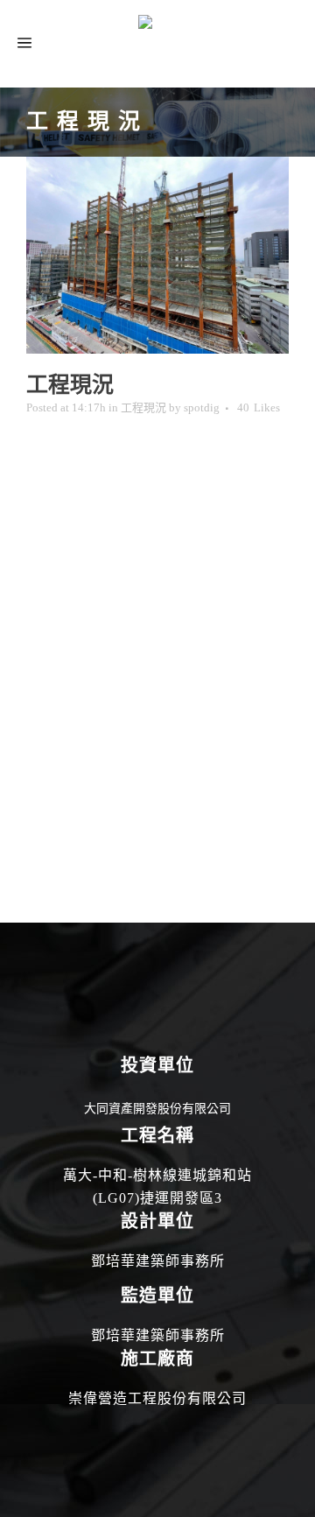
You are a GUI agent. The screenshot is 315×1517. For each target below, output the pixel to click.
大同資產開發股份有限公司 (157, 1108)
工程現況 (143, 407)
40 (258, 408)
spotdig (202, 407)
